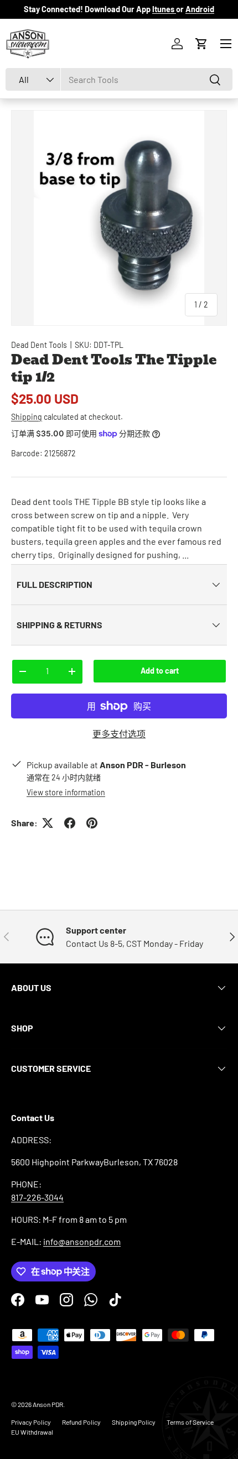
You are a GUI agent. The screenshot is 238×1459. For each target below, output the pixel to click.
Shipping (26, 416)
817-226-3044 (37, 1197)
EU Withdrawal (32, 1432)
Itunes (164, 9)
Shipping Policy (134, 1422)
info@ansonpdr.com (82, 1241)
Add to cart (160, 670)
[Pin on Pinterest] (92, 823)
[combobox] (119, 79)
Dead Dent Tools (39, 345)
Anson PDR (48, 1404)
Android (199, 9)
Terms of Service (190, 1422)
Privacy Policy (31, 1422)
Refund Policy (81, 1422)
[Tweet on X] (48, 823)
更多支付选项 (119, 733)
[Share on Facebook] (70, 823)
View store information (66, 792)
